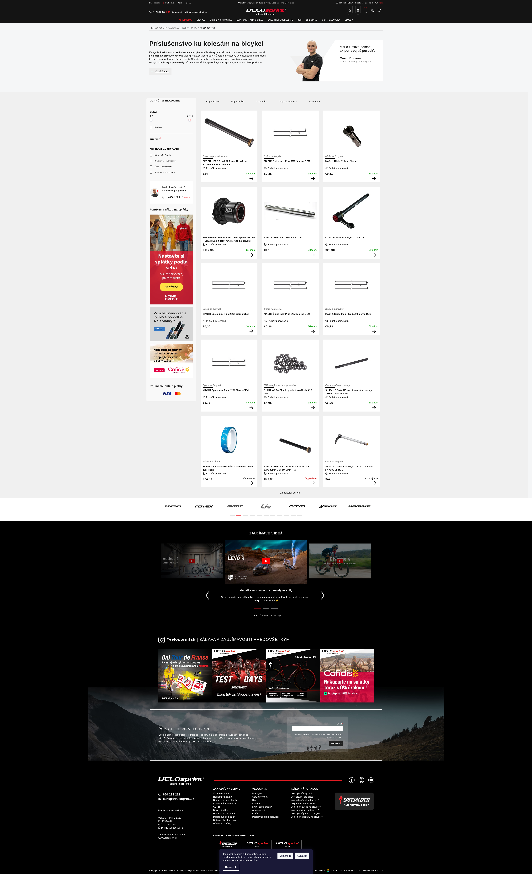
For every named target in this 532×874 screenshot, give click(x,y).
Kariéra (256, 803)
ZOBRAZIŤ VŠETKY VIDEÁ (264, 615)
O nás (255, 813)
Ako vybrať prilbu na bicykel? (306, 813)
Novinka (158, 127)
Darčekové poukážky (224, 817)
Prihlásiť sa (336, 743)
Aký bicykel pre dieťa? (303, 797)
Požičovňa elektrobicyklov (265, 817)
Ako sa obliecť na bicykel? (305, 810)
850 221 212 (159, 12)
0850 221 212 (175, 197)
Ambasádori (258, 810)
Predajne (257, 793)
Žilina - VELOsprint (163, 167)
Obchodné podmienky (224, 803)
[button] (232, 514)
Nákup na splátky (222, 823)
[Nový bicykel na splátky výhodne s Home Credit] (171, 259)
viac (381, 3)
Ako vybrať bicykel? (301, 793)
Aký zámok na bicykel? (303, 803)
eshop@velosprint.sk (178, 798)
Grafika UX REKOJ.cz (350, 870)
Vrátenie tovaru (221, 793)
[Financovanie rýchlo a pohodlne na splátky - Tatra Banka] (171, 324)
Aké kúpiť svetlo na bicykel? (306, 807)
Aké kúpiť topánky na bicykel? (307, 817)
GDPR (216, 807)
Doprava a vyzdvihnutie (225, 800)
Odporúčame (213, 101)
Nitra (180, 3)
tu (257, 860)
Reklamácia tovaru (223, 797)
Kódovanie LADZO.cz (373, 870)
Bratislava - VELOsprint (165, 161)
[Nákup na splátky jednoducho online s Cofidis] (171, 361)
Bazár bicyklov (221, 810)
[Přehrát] (192, 561)
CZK (365, 12)
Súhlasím (302, 856)
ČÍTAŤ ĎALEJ (162, 71)
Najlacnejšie (237, 101)
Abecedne (314, 101)
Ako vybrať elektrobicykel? (305, 800)
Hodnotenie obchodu (224, 813)
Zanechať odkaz (199, 12)
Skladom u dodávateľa (165, 172)
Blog (254, 800)
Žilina (188, 3)
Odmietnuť (285, 856)
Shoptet (333, 870)
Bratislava (169, 3)
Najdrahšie (261, 101)
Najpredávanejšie (288, 101)
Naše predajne (155, 3)
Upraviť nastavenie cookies (213, 870)
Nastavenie (231, 867)
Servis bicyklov (260, 797)
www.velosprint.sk (167, 838)
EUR (365, 8)
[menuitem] (186, 20)
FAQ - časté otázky (262, 807)
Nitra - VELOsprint (163, 155)
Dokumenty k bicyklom (225, 820)
